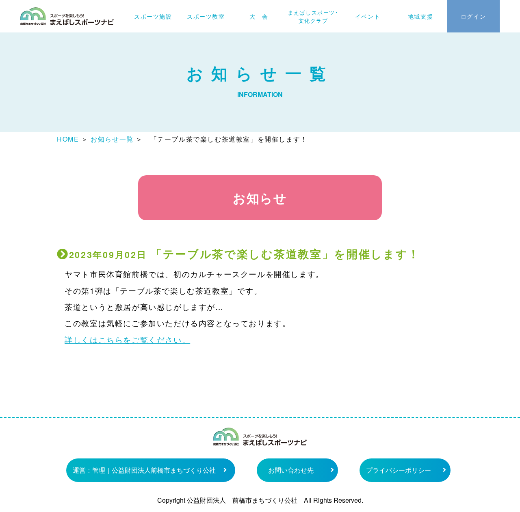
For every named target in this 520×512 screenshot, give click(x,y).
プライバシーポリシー (398, 470)
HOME (68, 139)
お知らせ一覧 (112, 139)
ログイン (473, 16)
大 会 (259, 16)
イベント (367, 16)
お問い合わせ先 (291, 470)
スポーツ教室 (206, 16)
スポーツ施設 (153, 16)
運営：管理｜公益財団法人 (144, 470)
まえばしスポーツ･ (313, 16)
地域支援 (420, 16)
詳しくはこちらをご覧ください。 (127, 339)
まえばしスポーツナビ (67, 16)
